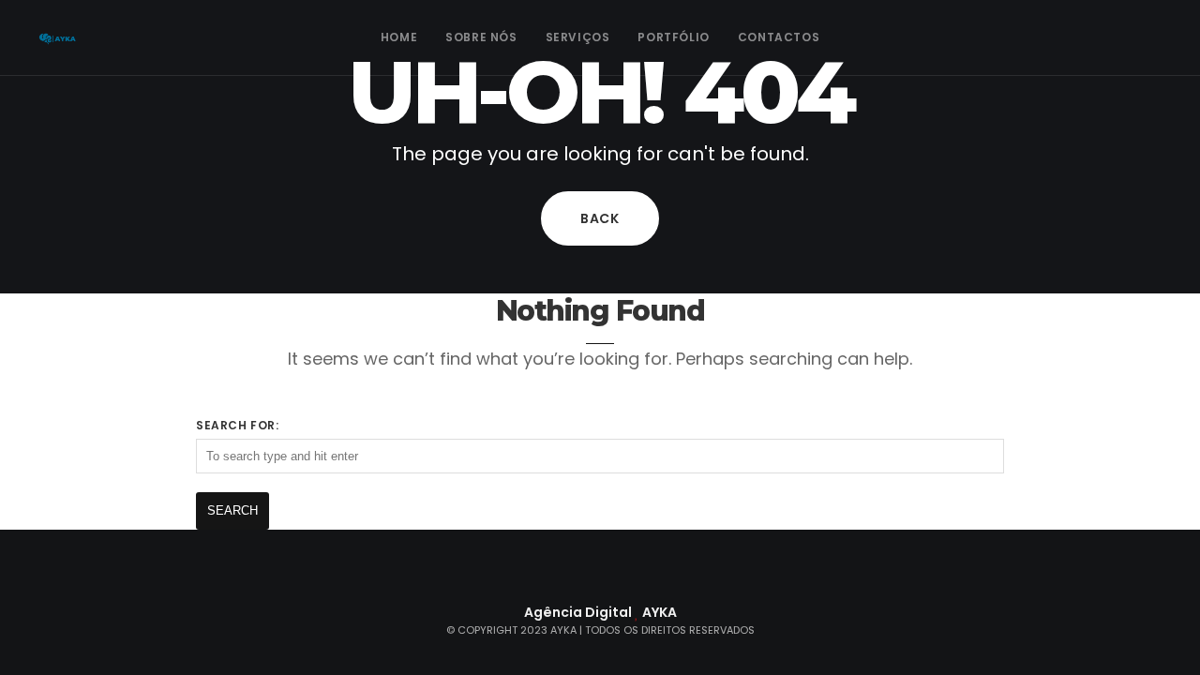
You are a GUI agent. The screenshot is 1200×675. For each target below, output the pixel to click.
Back (600, 218)
